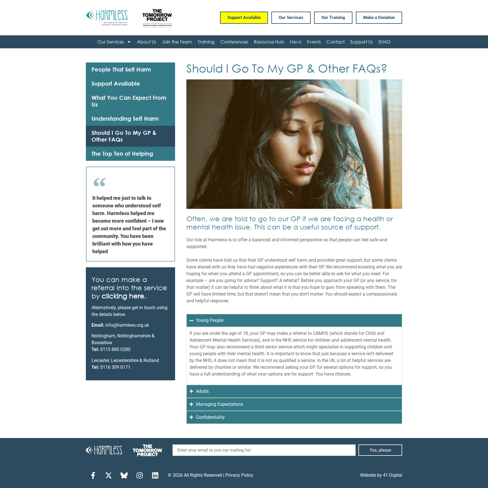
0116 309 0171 (115, 367)
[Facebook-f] (93, 475)
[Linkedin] (155, 475)
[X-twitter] (108, 475)
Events (314, 42)
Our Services (110, 42)
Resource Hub (269, 42)
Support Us (361, 42)
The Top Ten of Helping (122, 153)
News (295, 42)
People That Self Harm (121, 69)
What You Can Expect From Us (128, 101)
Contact (335, 42)
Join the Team (177, 42)
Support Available (115, 83)
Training (206, 42)
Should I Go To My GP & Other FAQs (123, 136)
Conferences (234, 42)
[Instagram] (139, 475)
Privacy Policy (239, 475)
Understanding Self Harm (125, 118)
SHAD (384, 42)
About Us (146, 42)
